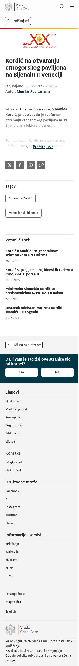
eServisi (10, 442)
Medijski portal (16, 409)
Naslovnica (13, 401)
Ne (57, 372)
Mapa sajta (13, 602)
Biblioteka (12, 433)
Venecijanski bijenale (23, 213)
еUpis (9, 568)
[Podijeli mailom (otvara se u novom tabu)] (31, 165)
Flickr (9, 523)
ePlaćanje (12, 544)
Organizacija (14, 425)
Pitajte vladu (14, 462)
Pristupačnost (15, 594)
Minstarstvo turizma (33, 91)
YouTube (11, 515)
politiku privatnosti (30, 656)
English (10, 612)
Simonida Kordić (20, 198)
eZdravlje (12, 552)
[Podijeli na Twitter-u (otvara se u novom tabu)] (9, 165)
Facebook (12, 491)
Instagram (12, 507)
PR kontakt (13, 470)
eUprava (11, 560)
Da (21, 372)
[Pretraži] (62, 7)
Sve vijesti (12, 417)
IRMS (9, 576)
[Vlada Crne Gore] (29, 6)
